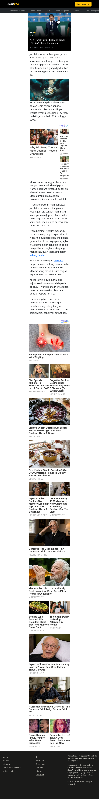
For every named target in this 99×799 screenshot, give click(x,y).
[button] (49, 89)
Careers (6, 764)
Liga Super (36, 10)
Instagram (40, 764)
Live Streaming (83, 4)
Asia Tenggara (62, 10)
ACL (48, 10)
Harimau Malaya (17, 10)
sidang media (37, 255)
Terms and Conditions (12, 767)
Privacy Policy (8, 771)
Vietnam (58, 260)
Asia (77, 10)
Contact (6, 760)
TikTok (39, 771)
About (5, 757)
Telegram (40, 775)
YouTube (39, 767)
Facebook (40, 760)
